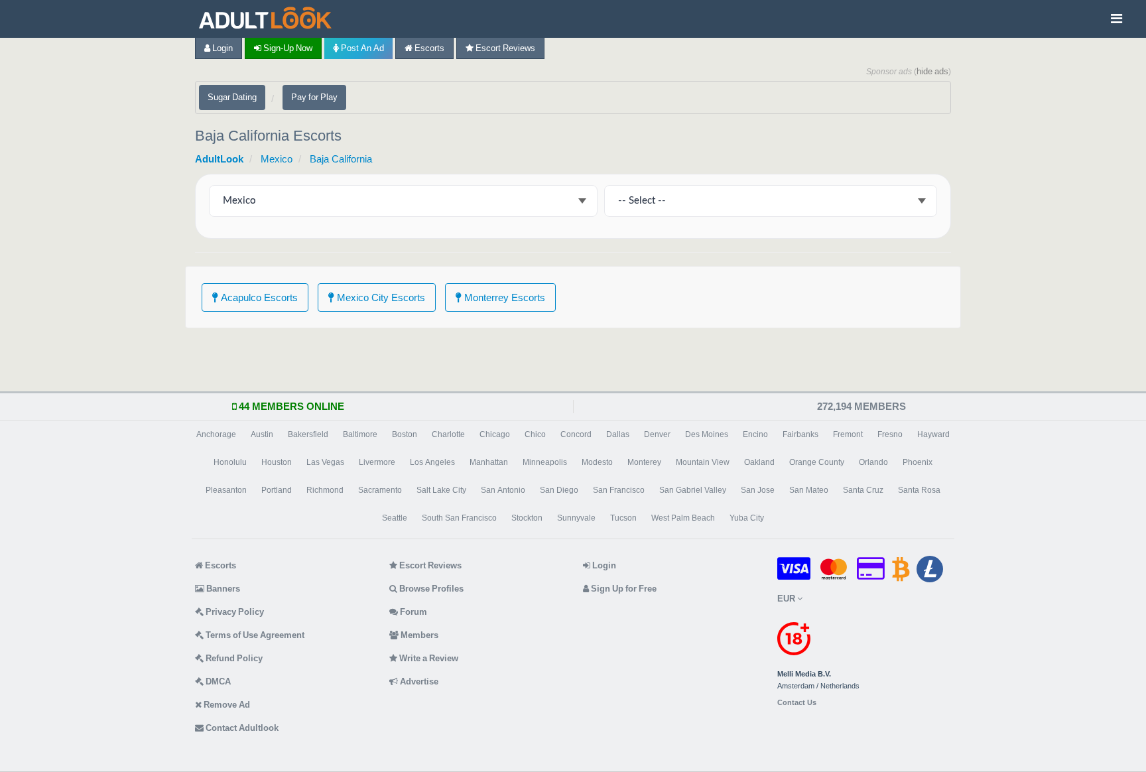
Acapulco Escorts (258, 297)
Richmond (325, 490)
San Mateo (808, 490)
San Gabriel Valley (692, 490)
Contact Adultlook (241, 728)
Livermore (377, 462)
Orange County (816, 462)
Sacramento (380, 490)
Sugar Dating (232, 97)
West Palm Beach (683, 518)
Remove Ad (226, 704)
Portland (276, 490)
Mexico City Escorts (379, 297)
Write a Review (427, 658)
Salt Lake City (441, 490)
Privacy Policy (234, 612)
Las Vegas (325, 462)
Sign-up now (286, 48)
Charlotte (448, 434)
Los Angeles (432, 462)
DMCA (217, 681)
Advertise (418, 681)
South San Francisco (459, 518)
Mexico (276, 159)
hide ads (932, 71)
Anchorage (216, 434)
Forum (412, 612)
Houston (276, 462)
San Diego (559, 490)
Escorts (428, 48)
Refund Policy (233, 658)
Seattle (394, 518)
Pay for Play (314, 97)
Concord (576, 434)
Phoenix (917, 462)
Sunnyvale (576, 518)
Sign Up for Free (623, 588)
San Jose (758, 490)
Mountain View (703, 462)
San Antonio (503, 490)
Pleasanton (226, 490)
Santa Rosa (919, 490)
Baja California (341, 159)
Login (221, 48)
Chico (535, 434)
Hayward (933, 434)
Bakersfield (308, 434)
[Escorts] (268, 19)
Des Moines (706, 434)
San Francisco (619, 490)
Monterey (644, 462)
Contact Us (796, 702)
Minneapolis (545, 462)
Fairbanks (800, 434)
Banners (222, 588)
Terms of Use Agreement (254, 635)
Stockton (526, 518)
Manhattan (489, 462)
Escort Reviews (504, 48)
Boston (404, 434)
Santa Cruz (863, 490)
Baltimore (360, 434)
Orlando (873, 462)
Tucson (623, 518)
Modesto (597, 462)
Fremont (848, 434)
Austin (262, 434)
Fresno (890, 434)
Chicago (494, 434)
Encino (755, 434)
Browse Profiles (430, 588)
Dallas (617, 434)
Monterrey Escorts (503, 297)
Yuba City (747, 518)
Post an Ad (361, 48)
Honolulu (230, 462)
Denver (657, 434)
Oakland (759, 462)
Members (418, 635)
